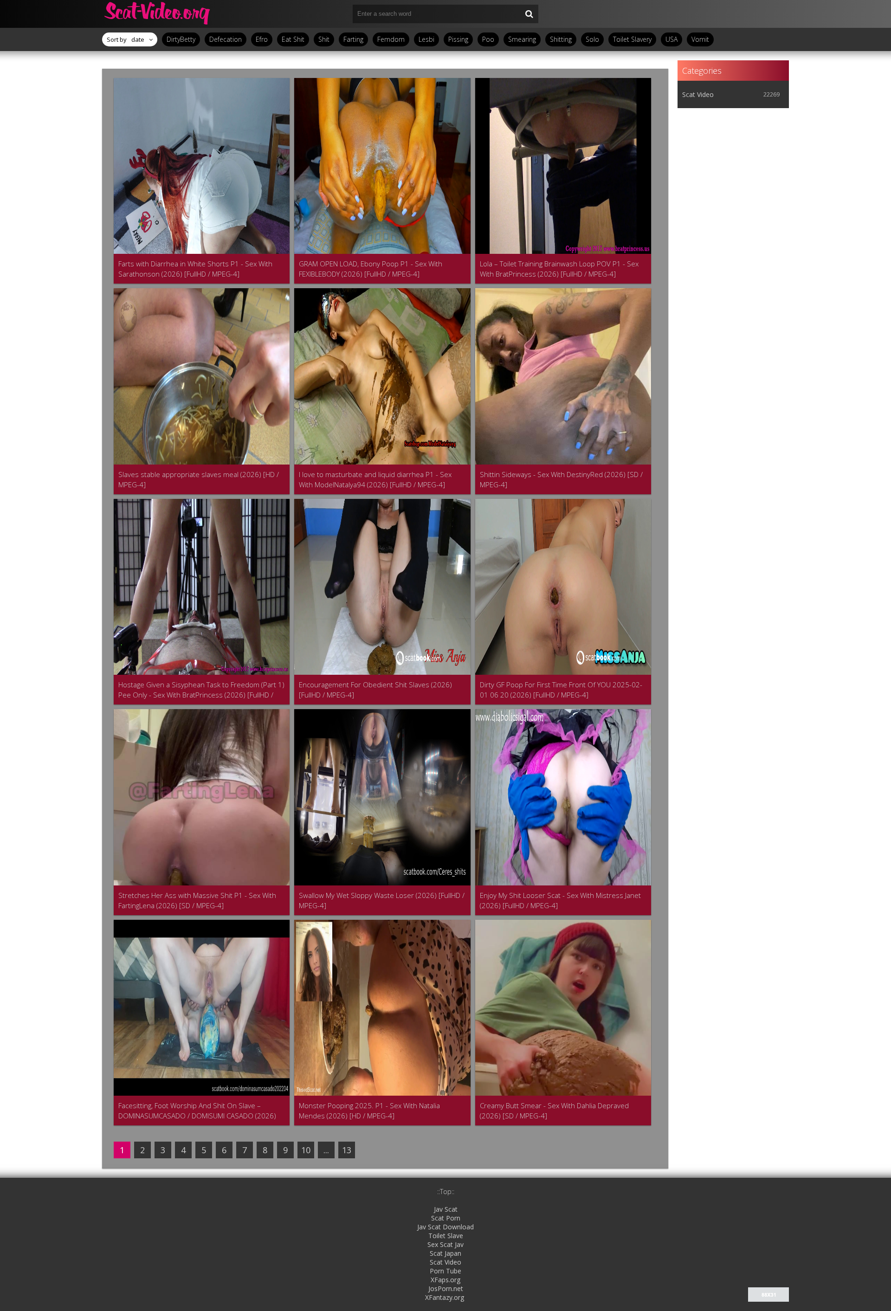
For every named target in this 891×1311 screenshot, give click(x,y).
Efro (262, 39)
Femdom (391, 39)
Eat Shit (293, 39)
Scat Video (698, 94)
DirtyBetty (181, 39)
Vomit (700, 39)
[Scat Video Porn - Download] (157, 14)
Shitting (561, 39)
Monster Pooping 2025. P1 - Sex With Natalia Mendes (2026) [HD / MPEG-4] (369, 1110)
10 (305, 1150)
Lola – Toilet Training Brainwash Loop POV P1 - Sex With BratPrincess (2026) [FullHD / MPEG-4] (559, 268)
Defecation (225, 39)
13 (346, 1150)
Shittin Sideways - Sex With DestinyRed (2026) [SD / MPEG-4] (561, 479)
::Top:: (445, 1191)
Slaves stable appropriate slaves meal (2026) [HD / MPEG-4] (198, 479)
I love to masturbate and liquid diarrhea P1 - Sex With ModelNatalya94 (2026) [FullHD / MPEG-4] (375, 479)
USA (671, 39)
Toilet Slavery (632, 39)
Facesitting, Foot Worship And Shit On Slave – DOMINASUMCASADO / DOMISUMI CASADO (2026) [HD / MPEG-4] (197, 1111)
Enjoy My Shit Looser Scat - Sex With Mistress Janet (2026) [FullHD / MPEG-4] (560, 900)
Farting (353, 39)
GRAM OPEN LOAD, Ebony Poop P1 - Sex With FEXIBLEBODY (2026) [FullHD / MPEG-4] (370, 268)
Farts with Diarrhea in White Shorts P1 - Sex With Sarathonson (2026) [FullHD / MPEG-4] (195, 268)
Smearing (522, 39)
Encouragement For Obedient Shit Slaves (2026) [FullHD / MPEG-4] (375, 689)
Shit (323, 39)
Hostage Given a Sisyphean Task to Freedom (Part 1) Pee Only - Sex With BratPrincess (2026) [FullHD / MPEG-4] (201, 690)
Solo (592, 39)
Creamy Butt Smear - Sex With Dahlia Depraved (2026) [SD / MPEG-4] (554, 1110)
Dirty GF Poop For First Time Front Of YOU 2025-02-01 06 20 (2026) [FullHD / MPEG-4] (561, 689)
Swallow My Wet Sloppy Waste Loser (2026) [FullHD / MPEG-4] (382, 900)
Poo (488, 39)
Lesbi (426, 39)
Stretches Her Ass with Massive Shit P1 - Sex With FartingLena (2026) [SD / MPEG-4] (197, 900)
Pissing (458, 39)
